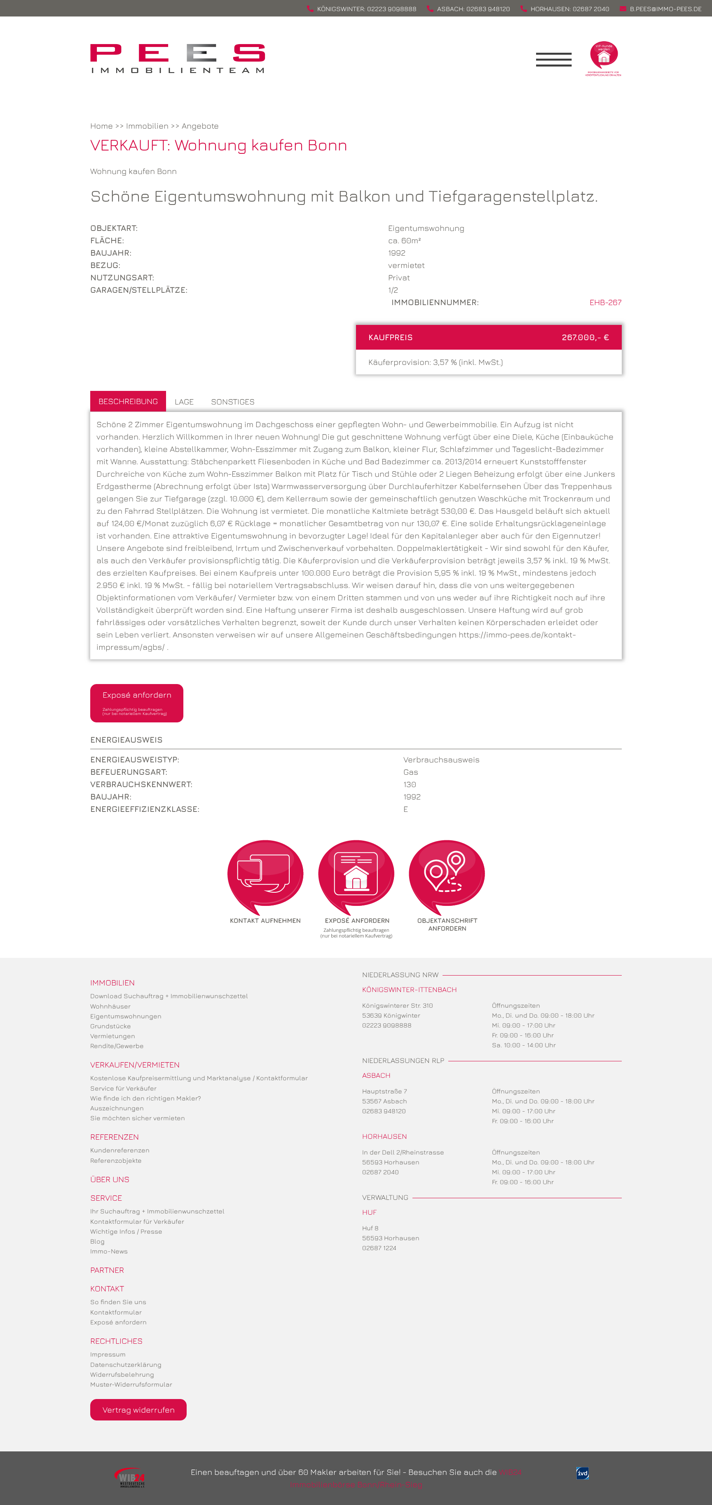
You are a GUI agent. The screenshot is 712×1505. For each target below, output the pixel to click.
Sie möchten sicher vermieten (137, 1118)
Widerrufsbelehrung (122, 1374)
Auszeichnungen (117, 1108)
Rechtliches (116, 1340)
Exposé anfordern (137, 703)
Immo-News (109, 1251)
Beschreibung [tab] (128, 401)
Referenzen (114, 1136)
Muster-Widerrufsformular (131, 1384)
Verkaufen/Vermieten (135, 1064)
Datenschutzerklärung (126, 1364)
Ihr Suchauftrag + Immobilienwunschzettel (157, 1211)
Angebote (200, 125)
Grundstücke (110, 1026)
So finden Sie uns (118, 1301)
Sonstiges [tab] (233, 401)
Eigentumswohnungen (126, 1016)
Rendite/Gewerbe (117, 1045)
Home (101, 125)
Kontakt (107, 1288)
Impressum (108, 1354)
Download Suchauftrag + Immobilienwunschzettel (169, 995)
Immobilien (147, 125)
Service (106, 1197)
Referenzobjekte (116, 1160)
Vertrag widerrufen (139, 1409)
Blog (97, 1241)
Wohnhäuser (110, 1006)
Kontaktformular (116, 1312)
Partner (107, 1270)
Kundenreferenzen (120, 1150)
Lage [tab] (184, 401)
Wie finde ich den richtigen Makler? (145, 1098)
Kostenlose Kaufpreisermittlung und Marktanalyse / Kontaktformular (199, 1078)
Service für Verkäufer (123, 1088)
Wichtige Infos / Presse (126, 1231)
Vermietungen (112, 1035)
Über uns (109, 1179)
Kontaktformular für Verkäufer (137, 1221)
